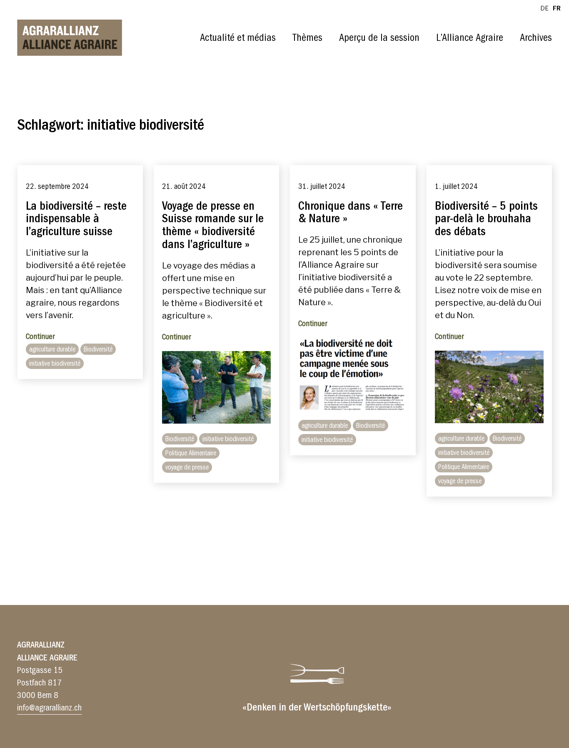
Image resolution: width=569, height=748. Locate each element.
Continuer (40, 336)
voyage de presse (187, 467)
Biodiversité (98, 349)
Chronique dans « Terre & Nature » (350, 212)
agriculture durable (52, 349)
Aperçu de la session (379, 37)
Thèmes (307, 37)
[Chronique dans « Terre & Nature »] (352, 374)
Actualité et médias (238, 37)
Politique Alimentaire (190, 453)
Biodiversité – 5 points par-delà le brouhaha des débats (486, 218)
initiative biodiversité (54, 363)
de (544, 8)
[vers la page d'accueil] (69, 38)
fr (557, 8)
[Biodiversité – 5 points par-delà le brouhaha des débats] (489, 387)
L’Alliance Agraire (469, 37)
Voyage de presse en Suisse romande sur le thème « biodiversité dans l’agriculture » (213, 225)
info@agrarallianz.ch (49, 708)
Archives (536, 37)
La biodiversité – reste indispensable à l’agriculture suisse (76, 218)
